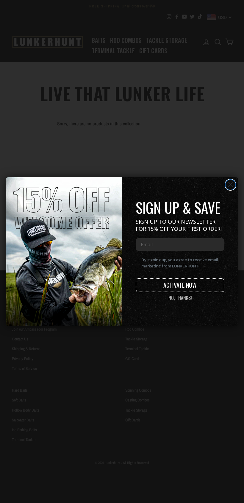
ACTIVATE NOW (180, 285)
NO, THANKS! (180, 297)
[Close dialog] (230, 185)
